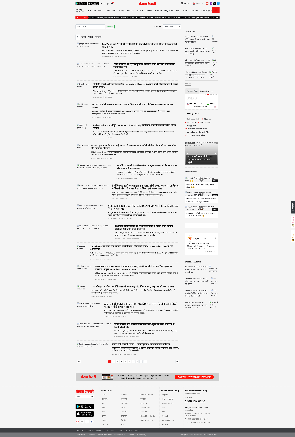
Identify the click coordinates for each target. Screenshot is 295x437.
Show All (188, 84)
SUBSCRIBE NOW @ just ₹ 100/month (194, 377)
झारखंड (186, 11)
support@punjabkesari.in (200, 422)
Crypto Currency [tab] (206, 91)
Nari (163, 407)
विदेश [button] (100, 11)
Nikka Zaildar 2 (204, 122)
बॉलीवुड (143, 399)
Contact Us (81, 435)
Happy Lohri (190, 125)
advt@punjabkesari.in (193, 393)
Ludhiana (110, 430)
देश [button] (94, 11)
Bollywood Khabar (193, 119)
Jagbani (165, 395)
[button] (187, 153)
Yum (163, 412)
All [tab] (78, 37)
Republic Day (191, 122)
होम (89, 11)
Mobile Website (119, 435)
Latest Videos (191, 171)
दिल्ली (107, 11)
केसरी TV (105, 399)
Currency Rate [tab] (192, 91)
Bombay (120, 430)
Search (110, 26)
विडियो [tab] (98, 37)
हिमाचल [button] (140, 11)
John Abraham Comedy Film (197, 132)
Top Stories (190, 31)
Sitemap (131, 435)
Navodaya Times (168, 403)
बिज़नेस (123, 420)
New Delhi (89, 430)
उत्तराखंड (124, 412)
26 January (207, 119)
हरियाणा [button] (148, 11)
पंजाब (103, 416)
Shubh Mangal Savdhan (195, 135)
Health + (143, 403)
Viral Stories (145, 407)
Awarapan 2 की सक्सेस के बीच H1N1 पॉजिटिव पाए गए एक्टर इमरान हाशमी (160, 18)
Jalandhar (139, 430)
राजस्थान (124, 416)
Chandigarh (100, 430)
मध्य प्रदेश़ (158, 11)
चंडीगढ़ (104, 420)
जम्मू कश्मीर (169, 11)
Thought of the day (148, 416)
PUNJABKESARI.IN (198, 435)
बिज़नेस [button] (204, 11)
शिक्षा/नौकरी (144, 412)
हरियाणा (124, 399)
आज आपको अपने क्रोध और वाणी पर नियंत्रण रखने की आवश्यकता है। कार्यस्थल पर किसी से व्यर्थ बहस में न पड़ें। (201, 246)
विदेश (104, 407)
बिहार (178, 11)
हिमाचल (124, 395)
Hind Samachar (168, 399)
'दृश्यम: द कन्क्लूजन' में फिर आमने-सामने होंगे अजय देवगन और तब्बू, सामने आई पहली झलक (214, 18)
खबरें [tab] (83, 37)
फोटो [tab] (90, 37)
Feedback (91, 435)
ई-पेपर (104, 395)
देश (103, 403)
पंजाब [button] (114, 11)
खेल (122, 425)
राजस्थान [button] (194, 11)
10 (145, 362)
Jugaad (165, 416)
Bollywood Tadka (168, 420)
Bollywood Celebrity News (196, 129)
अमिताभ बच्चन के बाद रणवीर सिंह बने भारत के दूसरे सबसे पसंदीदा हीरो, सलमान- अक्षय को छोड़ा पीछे (104, 18)
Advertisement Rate (105, 435)
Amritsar (129, 430)
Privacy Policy (141, 435)
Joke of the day (146, 420)
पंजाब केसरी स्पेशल (146, 395)
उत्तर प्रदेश (130, 11)
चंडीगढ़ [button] (121, 11)
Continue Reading (210, 251)
